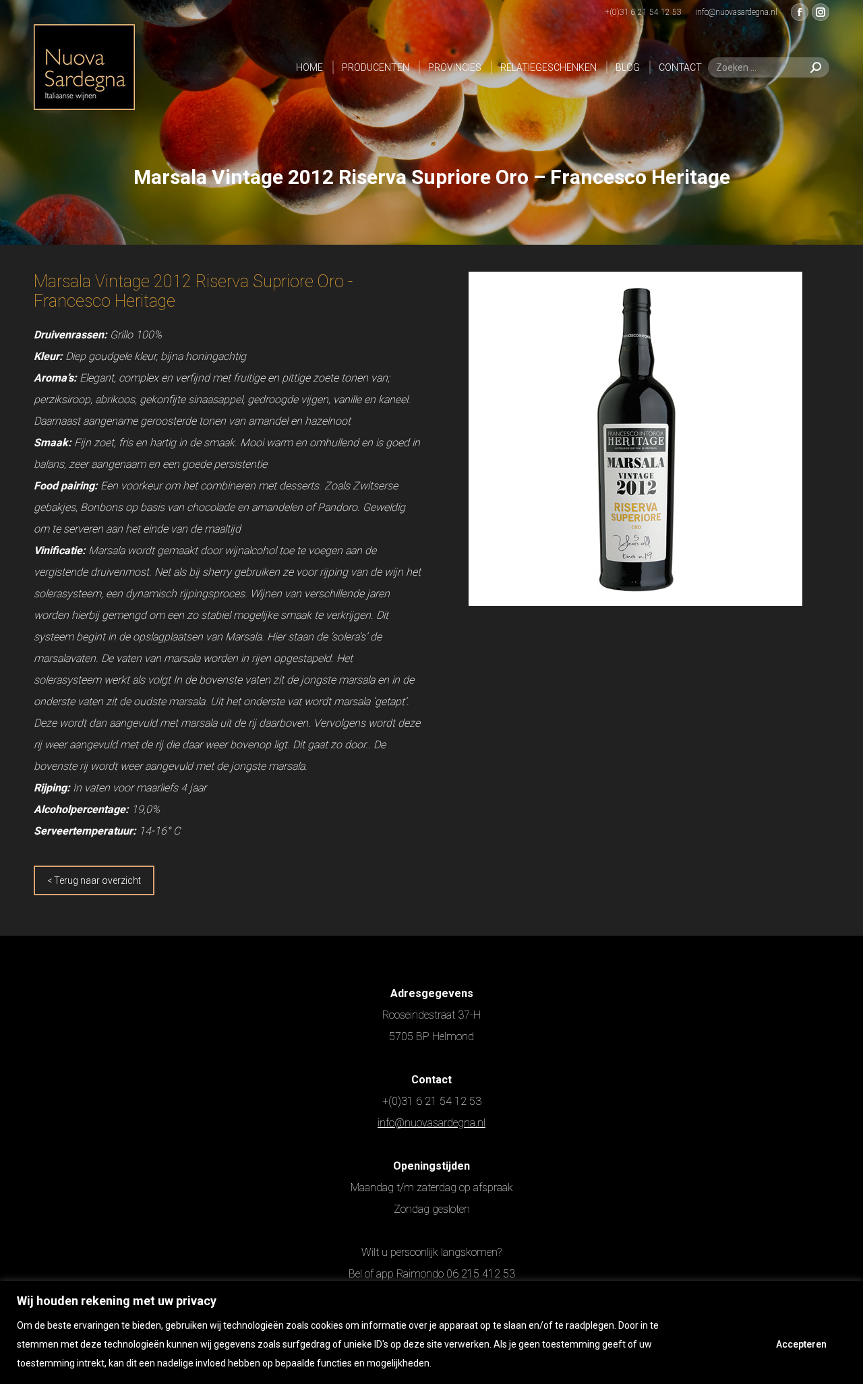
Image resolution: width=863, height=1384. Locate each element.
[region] (431, 1332)
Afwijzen (713, 1344)
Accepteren (801, 1344)
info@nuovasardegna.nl (431, 1122)
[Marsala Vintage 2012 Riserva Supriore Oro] (635, 439)
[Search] (815, 67)
